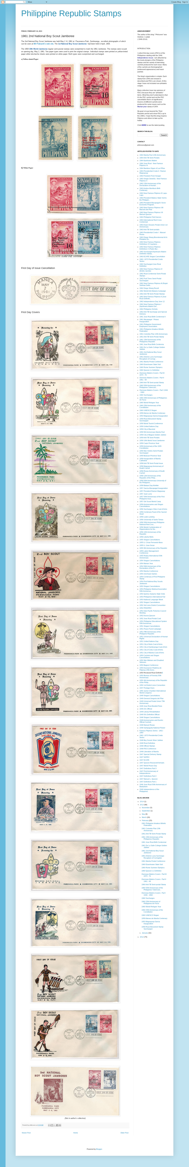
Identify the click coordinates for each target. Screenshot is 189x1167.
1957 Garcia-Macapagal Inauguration (153, 488)
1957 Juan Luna (145, 494)
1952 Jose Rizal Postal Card (150, 619)
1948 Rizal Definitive (147, 743)
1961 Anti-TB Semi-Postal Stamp (151, 337)
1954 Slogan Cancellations (149, 561)
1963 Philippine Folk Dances (150, 217)
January (145, 933)
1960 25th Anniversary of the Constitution (152, 911)
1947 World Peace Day (148, 766)
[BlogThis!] (52, 1125)
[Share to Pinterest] (60, 1125)
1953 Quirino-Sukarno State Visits (152, 594)
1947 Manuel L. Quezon (148, 779)
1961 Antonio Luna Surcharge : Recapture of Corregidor (153, 857)
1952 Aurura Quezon (147, 616)
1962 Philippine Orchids (148, 309)
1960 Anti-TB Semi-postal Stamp (151, 383)
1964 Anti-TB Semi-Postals (149, 158)
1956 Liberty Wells (146, 537)
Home (75, 1133)
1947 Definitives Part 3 (147, 768)
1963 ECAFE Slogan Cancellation (152, 257)
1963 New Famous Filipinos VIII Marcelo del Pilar (151, 209)
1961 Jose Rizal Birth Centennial (154, 842)
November (146, 808)
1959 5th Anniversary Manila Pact (152, 432)
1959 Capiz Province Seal (149, 443)
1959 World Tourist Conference (151, 424)
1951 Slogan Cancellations (149, 626)
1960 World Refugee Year (149, 403)
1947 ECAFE (144, 760)
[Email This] (49, 1125)
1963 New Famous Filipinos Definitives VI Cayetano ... (149, 243)
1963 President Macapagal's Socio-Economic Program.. (152, 204)
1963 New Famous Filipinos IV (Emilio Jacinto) (150, 270)
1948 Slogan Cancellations (149, 717)
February (145, 820)
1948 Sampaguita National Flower (152, 728)
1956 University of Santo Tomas (151, 520)
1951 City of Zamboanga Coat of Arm (153, 647)
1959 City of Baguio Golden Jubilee (152, 435)
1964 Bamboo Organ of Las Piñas (152, 168)
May (143, 814)
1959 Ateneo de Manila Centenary (152, 413)
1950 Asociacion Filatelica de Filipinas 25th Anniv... (150, 669)
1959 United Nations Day (148, 426)
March (144, 817)
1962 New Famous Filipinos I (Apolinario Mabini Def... (150, 305)
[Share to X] (54, 1125)
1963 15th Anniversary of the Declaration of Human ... (150, 184)
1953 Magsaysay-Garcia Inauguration (153, 416)
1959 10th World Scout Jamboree (152, 441)
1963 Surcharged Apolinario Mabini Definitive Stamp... (152, 253)
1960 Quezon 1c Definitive (149, 370)
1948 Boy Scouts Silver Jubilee (151, 740)
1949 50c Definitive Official (149, 715)
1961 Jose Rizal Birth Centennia (151, 344)
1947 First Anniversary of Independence (148, 772)
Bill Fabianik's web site (43, 44)
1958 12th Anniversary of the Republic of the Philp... (150, 477)
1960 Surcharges (145, 395)
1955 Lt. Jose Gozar (147, 545)
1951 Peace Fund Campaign (150, 629)
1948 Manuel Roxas (147, 725)
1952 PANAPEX (145, 608)
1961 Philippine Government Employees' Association (150, 325)
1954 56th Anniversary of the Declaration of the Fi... (150, 567)
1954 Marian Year (146, 563)
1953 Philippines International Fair (152, 597)
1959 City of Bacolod (147, 429)
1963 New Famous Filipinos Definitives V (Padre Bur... (149, 248)
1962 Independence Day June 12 (152, 302)
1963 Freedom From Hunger (150, 176)
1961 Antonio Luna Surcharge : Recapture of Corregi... (151, 358)
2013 (142, 805)
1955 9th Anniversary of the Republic (153, 548)
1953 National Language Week (151, 600)
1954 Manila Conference (148, 571)
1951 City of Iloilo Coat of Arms (150, 644)
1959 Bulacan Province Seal (150, 456)
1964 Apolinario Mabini (148, 161)
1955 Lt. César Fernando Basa (151, 542)
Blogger (99, 1149)
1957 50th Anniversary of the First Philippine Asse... (152, 498)
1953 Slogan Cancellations (149, 586)
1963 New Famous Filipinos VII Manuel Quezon (151, 213)
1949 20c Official (145, 709)
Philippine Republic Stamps (71, 13)
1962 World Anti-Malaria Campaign (152, 291)
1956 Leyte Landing (147, 517)
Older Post (124, 1133)
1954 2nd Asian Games (148, 574)
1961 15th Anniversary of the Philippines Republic (150, 341)
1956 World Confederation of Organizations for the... (150, 528)
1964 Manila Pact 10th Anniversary (152, 155)
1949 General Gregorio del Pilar (151, 698)
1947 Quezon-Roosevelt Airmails (151, 763)
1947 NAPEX (144, 757)
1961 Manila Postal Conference (151, 362)
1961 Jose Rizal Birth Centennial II (152, 317)
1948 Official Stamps (147, 746)
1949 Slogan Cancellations (149, 696)
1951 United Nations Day (148, 641)
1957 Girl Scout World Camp (150, 502)
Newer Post (26, 1133)
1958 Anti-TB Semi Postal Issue (151, 463)
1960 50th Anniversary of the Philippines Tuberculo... (150, 386)
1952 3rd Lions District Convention (152, 605)
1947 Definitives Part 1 (147, 782)
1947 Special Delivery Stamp (150, 754)
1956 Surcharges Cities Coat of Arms (153, 509)
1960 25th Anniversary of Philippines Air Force (151, 902)
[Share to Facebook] (57, 1125)
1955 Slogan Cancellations (149, 540)
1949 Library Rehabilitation (149, 712)
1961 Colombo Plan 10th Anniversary (153, 334)
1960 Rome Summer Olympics (150, 367)
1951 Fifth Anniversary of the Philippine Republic (150, 633)
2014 (142, 802)
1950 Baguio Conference (148, 665)
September (146, 811)
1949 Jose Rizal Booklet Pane (150, 706)
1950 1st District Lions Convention (152, 685)
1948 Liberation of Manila (149, 752)
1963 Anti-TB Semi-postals (149, 230)
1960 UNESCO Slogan (148, 410)
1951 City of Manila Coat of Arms (151, 653)
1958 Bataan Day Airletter (149, 485)
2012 (142, 937)
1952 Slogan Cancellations (149, 602)
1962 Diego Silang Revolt (149, 288)
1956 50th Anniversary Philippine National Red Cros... (151, 523)
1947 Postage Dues (146, 688)
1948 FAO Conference (147, 749)
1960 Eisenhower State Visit (150, 364)
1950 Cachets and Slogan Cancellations (149, 656)
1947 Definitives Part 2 (147, 776)
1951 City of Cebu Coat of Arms (151, 650)
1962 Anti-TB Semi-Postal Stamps (152, 294)
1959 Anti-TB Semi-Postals (149, 438)
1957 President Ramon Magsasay (152, 491)
